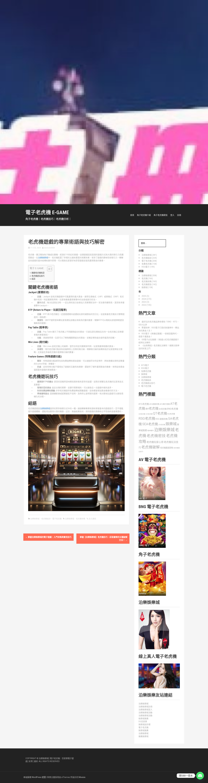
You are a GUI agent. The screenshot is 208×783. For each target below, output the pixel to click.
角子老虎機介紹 (144, 215)
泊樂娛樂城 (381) (149, 255)
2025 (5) (145, 296)
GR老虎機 (149, 414)
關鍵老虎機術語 (38, 273)
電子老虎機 (57, 519)
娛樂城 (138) (147, 287)
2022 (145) (146, 305)
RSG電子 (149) (148, 267)
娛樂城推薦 (143, 718)
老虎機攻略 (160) (149, 281)
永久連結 (92, 519)
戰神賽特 (150, 431)
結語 (33, 279)
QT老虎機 (160, 413)
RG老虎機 (171, 414)
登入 (172, 215)
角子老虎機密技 (161, 215)
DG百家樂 (143, 721)
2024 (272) (146, 299)
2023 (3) (145, 302)
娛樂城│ (46, 758)
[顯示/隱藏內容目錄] (48, 269)
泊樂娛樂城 (43, 257)
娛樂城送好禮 (144, 724)
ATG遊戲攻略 (154, 404)
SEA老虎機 (150, 424)
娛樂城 (144, 374)
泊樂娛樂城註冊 (145, 706)
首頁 (132, 215)
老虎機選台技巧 (148, 383)
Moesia (82, 777)
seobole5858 (49, 248)
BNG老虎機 (172, 408)
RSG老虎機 (147, 418)
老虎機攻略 (80, 519)
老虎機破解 (150, 447)
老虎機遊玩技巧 (38, 276)
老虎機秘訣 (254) (149, 258)
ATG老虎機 (144, 404)
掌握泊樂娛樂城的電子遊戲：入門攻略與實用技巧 (48, 537)
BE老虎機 (163, 409)
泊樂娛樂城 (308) (149, 275)
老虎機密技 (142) (149, 284)
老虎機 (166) (147, 278)
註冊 (179, 215)
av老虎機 (151, 408)
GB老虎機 (142, 414)
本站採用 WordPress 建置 (34, 777)
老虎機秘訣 (46, 519)
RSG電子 (145, 368)
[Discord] (200, 775)
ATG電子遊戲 (165, 404)
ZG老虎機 (161, 425)
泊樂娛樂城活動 (145, 712)
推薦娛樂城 (143, 736)
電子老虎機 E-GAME (47, 212)
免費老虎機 (146, 371)
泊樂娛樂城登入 (145, 709)
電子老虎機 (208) (149, 261)
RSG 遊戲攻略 (162, 419)
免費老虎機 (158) (149, 264)
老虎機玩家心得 (155, 442)
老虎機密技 (156, 436)
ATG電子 (145, 365)
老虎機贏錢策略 (166, 448)
